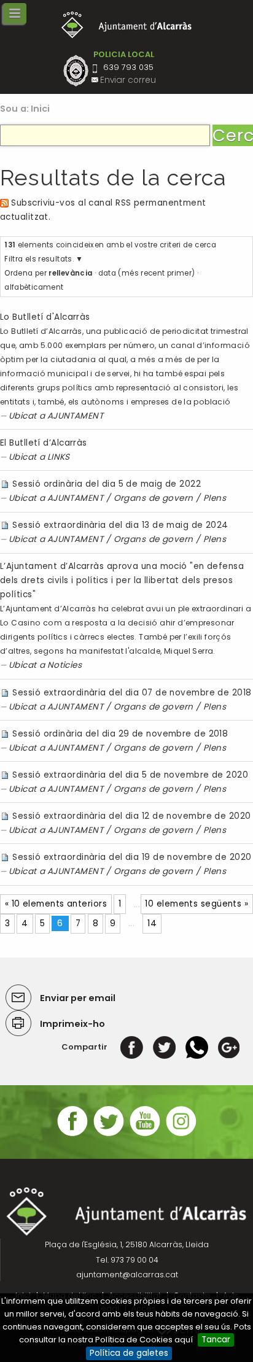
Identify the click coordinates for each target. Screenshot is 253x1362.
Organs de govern (153, 498)
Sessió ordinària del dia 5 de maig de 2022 (106, 484)
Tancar (215, 1339)
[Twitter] (164, 1047)
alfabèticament (33, 287)
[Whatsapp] (196, 1047)
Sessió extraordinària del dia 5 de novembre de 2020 (130, 775)
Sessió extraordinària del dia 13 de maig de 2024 (120, 525)
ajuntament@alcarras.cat (127, 1274)
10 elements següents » (196, 904)
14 (152, 923)
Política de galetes (129, 1353)
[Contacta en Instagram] (181, 1134)
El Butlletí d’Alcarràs (43, 443)
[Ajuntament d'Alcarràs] (126, 25)
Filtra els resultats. (39, 259)
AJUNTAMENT (75, 416)
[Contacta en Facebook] (72, 1134)
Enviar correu (128, 80)
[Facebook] (131, 1047)
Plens (214, 498)
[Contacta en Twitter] (108, 1134)
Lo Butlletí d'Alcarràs (45, 317)
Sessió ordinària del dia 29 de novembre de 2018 (120, 734)
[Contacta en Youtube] (145, 1134)
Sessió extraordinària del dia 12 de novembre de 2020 (131, 816)
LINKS (58, 457)
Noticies (64, 665)
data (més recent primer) (146, 273)
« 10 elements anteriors (56, 904)
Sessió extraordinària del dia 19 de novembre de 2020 (131, 857)
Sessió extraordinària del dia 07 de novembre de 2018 (131, 692)
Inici (40, 109)
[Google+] (228, 1047)
